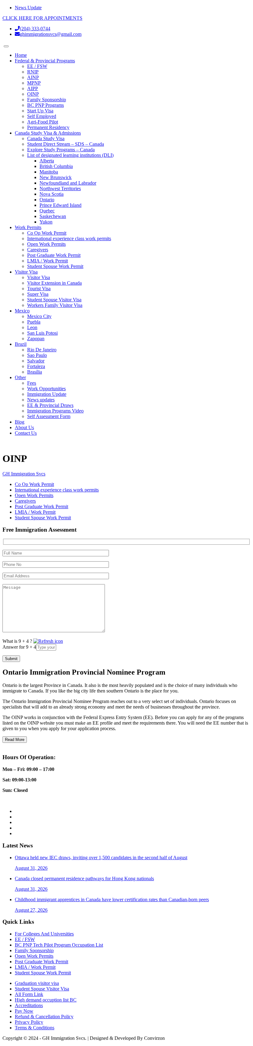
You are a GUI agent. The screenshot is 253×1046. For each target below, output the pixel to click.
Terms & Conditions (34, 1027)
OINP (33, 94)
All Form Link (29, 994)
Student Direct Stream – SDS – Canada (65, 144)
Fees (31, 383)
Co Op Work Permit (46, 233)
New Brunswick (55, 177)
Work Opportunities (46, 388)
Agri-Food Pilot (42, 121)
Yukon (45, 221)
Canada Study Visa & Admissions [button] (48, 133)
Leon (32, 327)
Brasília (34, 371)
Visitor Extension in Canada (54, 283)
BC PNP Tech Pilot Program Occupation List (59, 945)
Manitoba (48, 171)
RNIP (33, 71)
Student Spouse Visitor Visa (54, 299)
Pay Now (24, 1011)
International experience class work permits (69, 238)
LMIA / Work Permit (47, 260)
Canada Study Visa (45, 138)
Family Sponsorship (46, 99)
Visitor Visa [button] (26, 271)
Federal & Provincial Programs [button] (45, 60)
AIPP (32, 88)
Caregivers (37, 249)
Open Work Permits (46, 244)
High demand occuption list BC (46, 999)
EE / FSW (37, 66)
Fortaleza (36, 366)
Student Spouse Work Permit (55, 266)
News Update (28, 7)
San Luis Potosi (42, 333)
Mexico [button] (22, 310)
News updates (41, 399)
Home (21, 55)
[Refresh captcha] (48, 641)
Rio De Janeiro (41, 349)
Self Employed (41, 116)
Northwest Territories (60, 188)
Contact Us (26, 433)
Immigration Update (46, 394)
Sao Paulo (37, 355)
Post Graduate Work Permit (54, 255)
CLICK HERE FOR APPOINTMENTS (42, 18)
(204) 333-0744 (35, 28)
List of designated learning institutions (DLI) (70, 155)
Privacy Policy (29, 1022)
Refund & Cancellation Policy (44, 1016)
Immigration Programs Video (55, 410)
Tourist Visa (39, 288)
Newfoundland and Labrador (67, 183)
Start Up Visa (40, 110)
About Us (24, 427)
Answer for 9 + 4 (19, 647)
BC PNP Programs (45, 105)
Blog (19, 422)
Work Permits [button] (28, 227)
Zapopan (35, 338)
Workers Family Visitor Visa (54, 305)
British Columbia (56, 166)
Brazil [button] (21, 344)
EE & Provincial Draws (50, 405)
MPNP (34, 83)
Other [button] (20, 377)
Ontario (46, 199)
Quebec (47, 210)
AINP (33, 77)
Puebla (33, 321)
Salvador (35, 360)
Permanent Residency (48, 127)
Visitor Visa (38, 277)
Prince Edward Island (60, 205)
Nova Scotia (51, 194)
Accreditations (29, 1005)
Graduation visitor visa (37, 983)
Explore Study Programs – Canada (61, 149)
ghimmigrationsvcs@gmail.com (50, 34)
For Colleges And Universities (44, 933)
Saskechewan (52, 216)
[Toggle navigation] (6, 46)
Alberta (46, 160)
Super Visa (37, 294)
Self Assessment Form (48, 416)
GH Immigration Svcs (23, 473)
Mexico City (39, 316)
